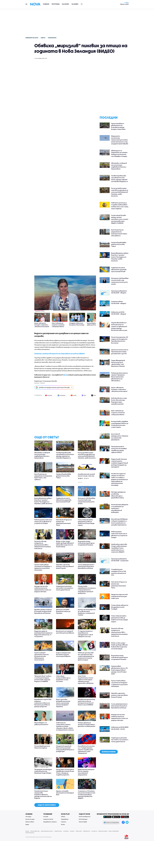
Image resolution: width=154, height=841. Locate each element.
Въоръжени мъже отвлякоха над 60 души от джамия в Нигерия (86, 543)
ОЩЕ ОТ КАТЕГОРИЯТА (47, 805)
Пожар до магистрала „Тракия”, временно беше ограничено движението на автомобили (119, 376)
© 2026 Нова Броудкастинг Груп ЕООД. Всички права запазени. (38, 836)
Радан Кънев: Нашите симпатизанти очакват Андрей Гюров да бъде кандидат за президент (119, 463)
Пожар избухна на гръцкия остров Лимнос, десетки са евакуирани (86, 724)
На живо (75, 4)
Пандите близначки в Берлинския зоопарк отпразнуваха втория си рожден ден (65, 748)
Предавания (64, 819)
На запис (65, 4)
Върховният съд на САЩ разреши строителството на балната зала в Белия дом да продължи (42, 703)
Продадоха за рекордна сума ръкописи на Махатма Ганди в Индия (43, 771)
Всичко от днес (30, 819)
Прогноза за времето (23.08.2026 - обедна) (119, 292)
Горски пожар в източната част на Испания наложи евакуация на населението (41, 656)
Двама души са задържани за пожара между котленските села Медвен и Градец (119, 153)
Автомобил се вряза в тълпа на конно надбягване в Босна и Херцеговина (42, 455)
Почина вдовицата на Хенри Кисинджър (42, 747)
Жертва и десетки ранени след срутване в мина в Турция (65, 566)
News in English (83, 821)
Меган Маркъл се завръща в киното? (41, 723)
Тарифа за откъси (58, 831)
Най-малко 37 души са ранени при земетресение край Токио (64, 522)
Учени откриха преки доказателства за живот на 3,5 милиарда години (86, 522)
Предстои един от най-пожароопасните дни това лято (119, 596)
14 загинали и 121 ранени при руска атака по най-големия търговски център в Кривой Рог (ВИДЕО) (87, 794)
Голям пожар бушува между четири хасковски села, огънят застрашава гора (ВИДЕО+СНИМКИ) (119, 219)
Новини (46, 4)
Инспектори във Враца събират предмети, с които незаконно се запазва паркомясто (119, 522)
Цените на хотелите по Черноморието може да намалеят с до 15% (119, 351)
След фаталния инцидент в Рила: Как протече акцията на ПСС (118, 572)
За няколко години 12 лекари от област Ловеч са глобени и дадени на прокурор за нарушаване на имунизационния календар (119, 479)
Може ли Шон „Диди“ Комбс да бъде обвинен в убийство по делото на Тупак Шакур (65, 543)
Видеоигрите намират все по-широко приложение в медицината (86, 772)
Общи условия (79, 831)
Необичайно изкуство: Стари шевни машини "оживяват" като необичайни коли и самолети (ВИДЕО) (119, 548)
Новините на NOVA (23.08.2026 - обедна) (118, 313)
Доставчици (66, 831)
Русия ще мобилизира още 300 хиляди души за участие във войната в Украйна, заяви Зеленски (87, 455)
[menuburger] (26, 4)
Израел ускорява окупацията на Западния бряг (65, 792)
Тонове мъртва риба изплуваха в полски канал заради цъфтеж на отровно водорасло (65, 455)
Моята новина (30, 821)
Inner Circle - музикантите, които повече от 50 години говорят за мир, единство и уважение (86, 679)
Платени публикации (29, 832)
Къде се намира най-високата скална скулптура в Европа (63, 654)
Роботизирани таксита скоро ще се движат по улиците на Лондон (43, 521)
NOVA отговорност (84, 816)
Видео (27, 824)
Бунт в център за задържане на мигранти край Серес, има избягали (43, 476)
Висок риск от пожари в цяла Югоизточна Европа (65, 632)
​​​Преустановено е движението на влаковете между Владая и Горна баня (118, 126)
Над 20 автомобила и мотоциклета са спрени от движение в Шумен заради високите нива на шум (119, 326)
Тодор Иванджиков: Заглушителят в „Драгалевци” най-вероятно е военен (118, 363)
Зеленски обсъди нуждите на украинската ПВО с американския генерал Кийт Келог (42, 544)
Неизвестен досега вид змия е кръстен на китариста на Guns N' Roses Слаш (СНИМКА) (86, 702)
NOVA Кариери (83, 819)
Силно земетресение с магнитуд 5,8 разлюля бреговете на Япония (86, 566)
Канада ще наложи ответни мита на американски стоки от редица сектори (42, 588)
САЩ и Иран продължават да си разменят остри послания (63, 678)
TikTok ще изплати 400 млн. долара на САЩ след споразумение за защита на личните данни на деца (86, 656)
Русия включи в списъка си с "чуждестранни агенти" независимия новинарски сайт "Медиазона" (86, 749)
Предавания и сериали (50, 821)
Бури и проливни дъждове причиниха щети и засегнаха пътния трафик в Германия (63, 703)
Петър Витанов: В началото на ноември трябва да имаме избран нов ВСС (119, 449)
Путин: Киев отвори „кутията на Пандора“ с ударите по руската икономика (43, 567)
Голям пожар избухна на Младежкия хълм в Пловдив (119, 607)
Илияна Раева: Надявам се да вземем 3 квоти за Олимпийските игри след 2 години (119, 424)
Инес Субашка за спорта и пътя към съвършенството (118, 412)
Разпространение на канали (47, 831)
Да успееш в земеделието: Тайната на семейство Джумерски (119, 436)
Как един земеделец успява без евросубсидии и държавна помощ (118, 494)
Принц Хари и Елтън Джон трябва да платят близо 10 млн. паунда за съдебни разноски (65, 772)
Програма (56, 4)
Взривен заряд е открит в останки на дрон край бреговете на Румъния (43, 611)
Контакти (72, 831)
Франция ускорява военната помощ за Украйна (63, 611)
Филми (63, 824)
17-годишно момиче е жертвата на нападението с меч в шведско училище (85, 633)
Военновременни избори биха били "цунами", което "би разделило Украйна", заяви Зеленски (43, 500)
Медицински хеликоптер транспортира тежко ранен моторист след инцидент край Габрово (119, 139)
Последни (28, 816)
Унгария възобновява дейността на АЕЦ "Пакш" (63, 475)
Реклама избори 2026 (34, 831)
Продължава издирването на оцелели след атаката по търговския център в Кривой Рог (87, 589)
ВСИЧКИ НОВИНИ (109, 752)
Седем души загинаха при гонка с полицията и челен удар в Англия (64, 588)
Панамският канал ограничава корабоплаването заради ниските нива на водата (43, 794)
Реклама (27, 831)
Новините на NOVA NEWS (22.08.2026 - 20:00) (119, 728)
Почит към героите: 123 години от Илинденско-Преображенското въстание (119, 340)
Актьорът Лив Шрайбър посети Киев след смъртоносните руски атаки (86, 500)
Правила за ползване (102, 831)
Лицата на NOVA (48, 819)
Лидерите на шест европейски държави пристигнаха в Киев (63, 499)
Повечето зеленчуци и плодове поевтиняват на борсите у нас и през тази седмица (119, 205)
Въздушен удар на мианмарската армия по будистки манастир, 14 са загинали (43, 633)
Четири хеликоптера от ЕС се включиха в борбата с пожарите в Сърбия (87, 612)
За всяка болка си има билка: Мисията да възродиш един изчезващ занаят (119, 401)
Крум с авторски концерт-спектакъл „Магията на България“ (119, 389)
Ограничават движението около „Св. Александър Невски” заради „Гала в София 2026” (119, 670)
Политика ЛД (94, 831)
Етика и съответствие (114, 831)
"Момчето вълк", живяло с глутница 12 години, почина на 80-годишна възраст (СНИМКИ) (42, 678)
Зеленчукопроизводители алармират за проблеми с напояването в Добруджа (119, 508)
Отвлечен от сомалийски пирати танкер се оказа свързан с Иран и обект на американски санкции (65, 726)
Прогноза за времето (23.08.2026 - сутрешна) (119, 559)
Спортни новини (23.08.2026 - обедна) (118, 302)
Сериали (63, 821)
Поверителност (86, 831)
